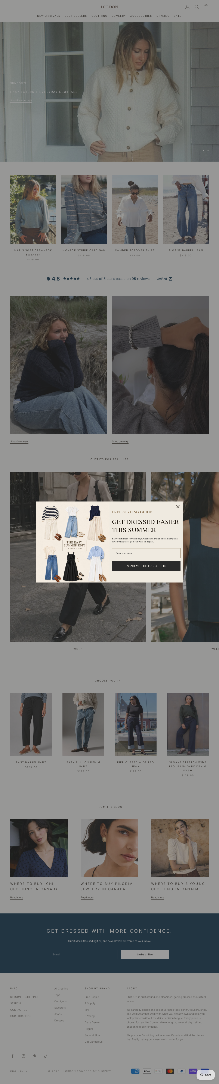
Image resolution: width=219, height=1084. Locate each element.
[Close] (178, 506)
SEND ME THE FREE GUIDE (146, 566)
